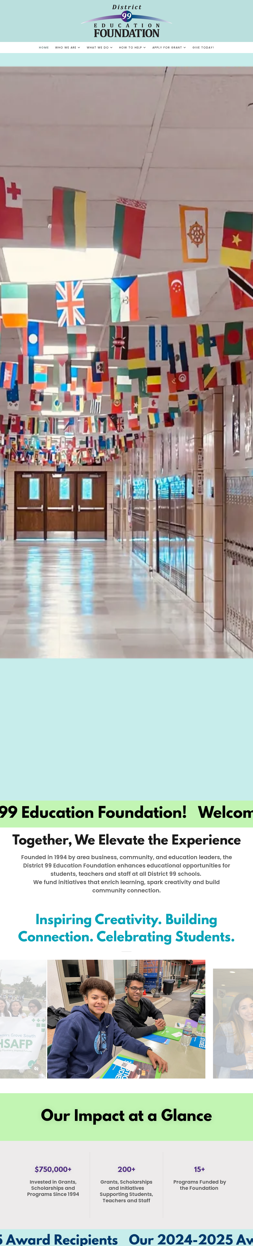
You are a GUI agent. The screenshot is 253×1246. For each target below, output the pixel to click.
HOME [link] (44, 47)
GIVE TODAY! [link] (203, 47)
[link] (126, 20)
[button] (67, 47)
